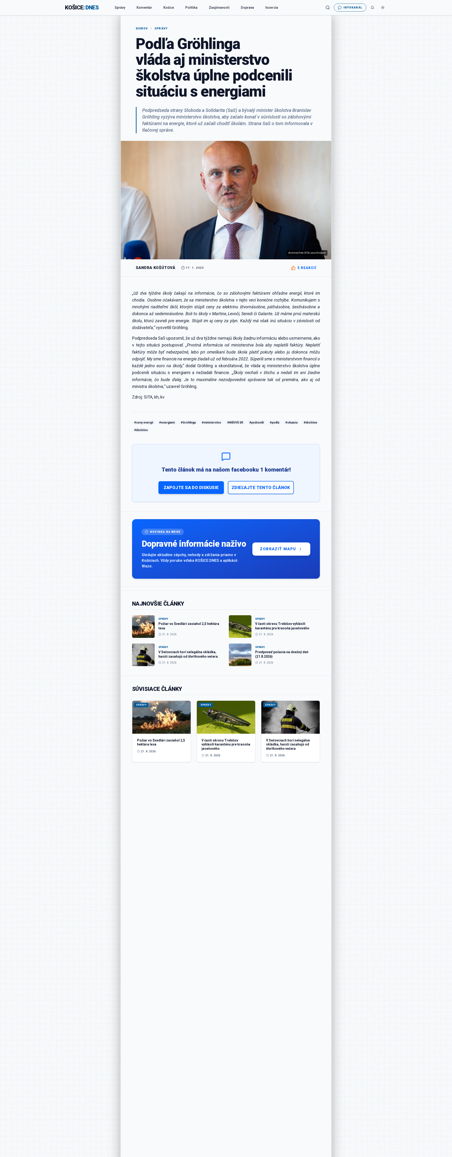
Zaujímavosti (219, 7)
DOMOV (142, 28)
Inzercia (271, 7)
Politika (191, 7)
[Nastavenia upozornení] (372, 7)
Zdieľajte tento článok (261, 487)
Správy (120, 7)
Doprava (247, 7)
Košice (168, 7)
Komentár (144, 7)
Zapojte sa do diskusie (191, 487)
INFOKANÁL (352, 7)
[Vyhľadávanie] (327, 7)
